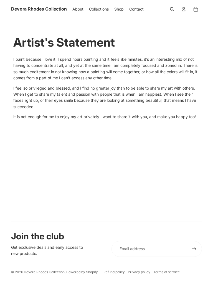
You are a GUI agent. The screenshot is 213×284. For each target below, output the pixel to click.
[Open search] (172, 9)
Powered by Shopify (82, 272)
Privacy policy (139, 272)
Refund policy (114, 272)
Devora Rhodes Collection (44, 272)
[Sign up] (194, 249)
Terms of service (166, 272)
